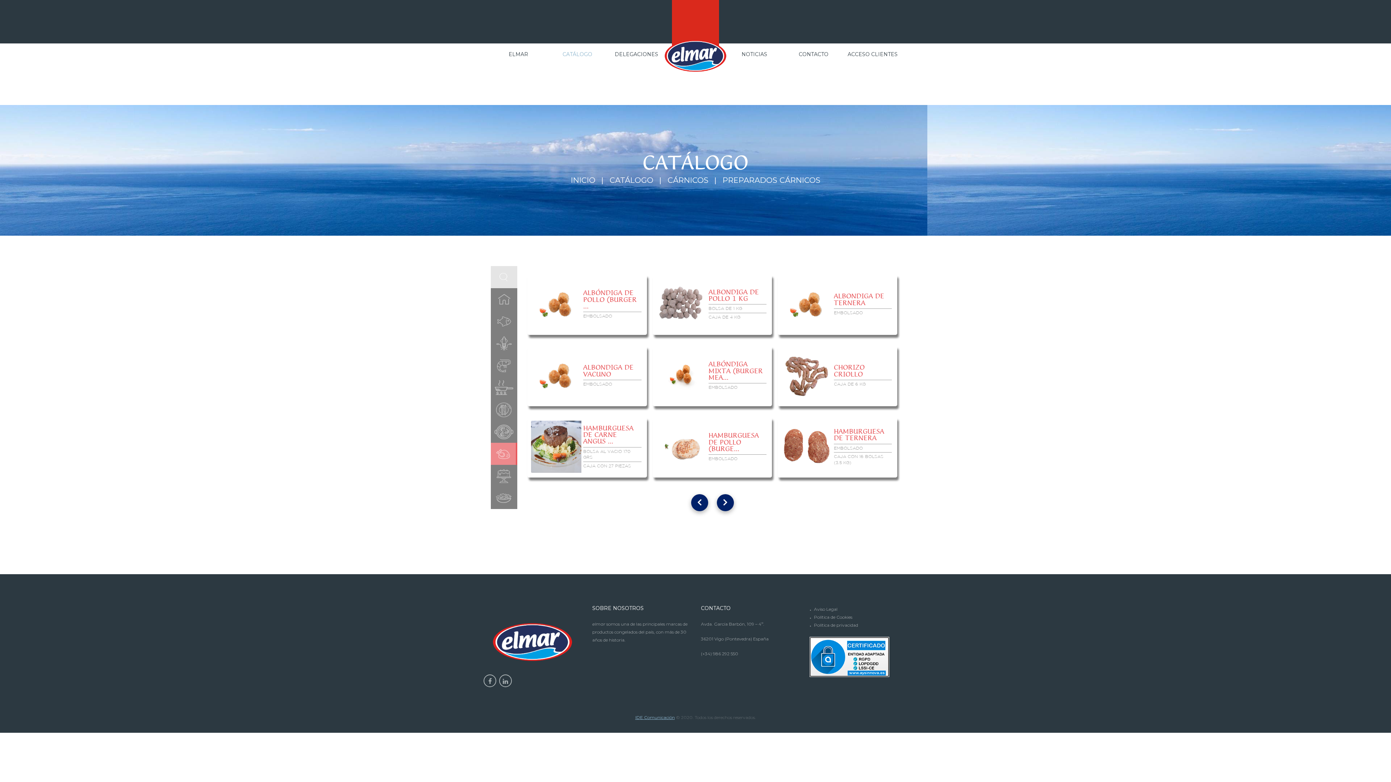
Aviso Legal (825, 609)
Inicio (583, 180)
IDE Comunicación (655, 717)
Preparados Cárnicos (771, 180)
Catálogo (631, 180)
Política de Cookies (833, 617)
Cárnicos (688, 180)
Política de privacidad (836, 625)
